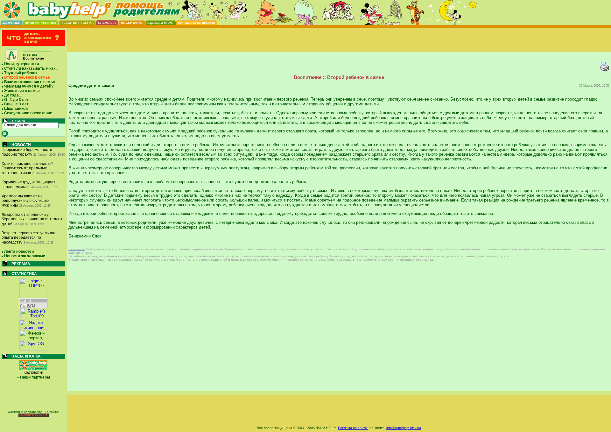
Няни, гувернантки (21, 64)
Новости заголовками (24, 256)
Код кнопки (33, 372)
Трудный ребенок (20, 73)
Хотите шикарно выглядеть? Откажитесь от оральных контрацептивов (27, 168)
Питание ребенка (40, 23)
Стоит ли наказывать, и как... (31, 68)
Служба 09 (107, 23)
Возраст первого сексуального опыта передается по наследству (29, 237)
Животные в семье (22, 91)
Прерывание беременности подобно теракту (27, 152)
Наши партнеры (35, 377)
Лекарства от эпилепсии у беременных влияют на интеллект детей (33, 219)
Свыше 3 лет (16, 104)
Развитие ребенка (77, 23)
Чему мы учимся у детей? (28, 86)
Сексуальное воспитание (28, 113)
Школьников (16, 108)
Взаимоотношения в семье (29, 82)
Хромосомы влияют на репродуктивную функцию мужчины (25, 201)
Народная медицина (196, 23)
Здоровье (11, 23)
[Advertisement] (339, 45)
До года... (13, 95)
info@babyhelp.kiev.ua (403, 428)
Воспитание (132, 23)
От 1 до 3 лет (16, 99)
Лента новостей (19, 251)
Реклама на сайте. (353, 428)
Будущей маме (160, 23)
